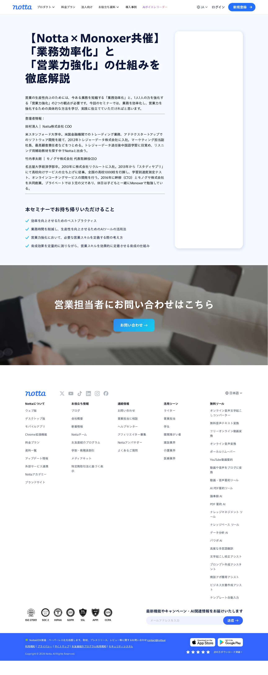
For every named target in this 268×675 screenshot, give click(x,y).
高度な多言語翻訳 (221, 548)
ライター (169, 410)
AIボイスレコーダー (155, 7)
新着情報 (77, 426)
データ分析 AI (219, 532)
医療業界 (169, 458)
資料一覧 (31, 450)
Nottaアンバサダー (130, 442)
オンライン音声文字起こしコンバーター (226, 413)
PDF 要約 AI (217, 504)
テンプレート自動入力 (224, 597)
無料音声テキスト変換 (224, 423)
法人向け (87, 7)
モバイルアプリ (35, 426)
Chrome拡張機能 (36, 434)
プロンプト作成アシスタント (226, 567)
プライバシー (44, 646)
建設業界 (169, 442)
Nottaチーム (79, 434)
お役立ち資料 (106, 7)
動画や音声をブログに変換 (226, 470)
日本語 (234, 393)
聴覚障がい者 (172, 434)
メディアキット (81, 458)
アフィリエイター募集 (132, 434)
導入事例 (131, 7)
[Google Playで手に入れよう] (230, 642)
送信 (230, 620)
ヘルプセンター (128, 426)
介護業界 (169, 450)
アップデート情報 (36, 458)
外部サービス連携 (36, 466)
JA (202, 7)
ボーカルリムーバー (222, 451)
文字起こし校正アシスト (226, 556)
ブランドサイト (35, 482)
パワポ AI (216, 540)
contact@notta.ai (156, 640)
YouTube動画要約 (221, 459)
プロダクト (44, 7)
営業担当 (169, 418)
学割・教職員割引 (82, 450)
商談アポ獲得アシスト (224, 577)
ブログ (75, 410)
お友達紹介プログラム (85, 442)
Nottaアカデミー (35, 474)
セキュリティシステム (121, 646)
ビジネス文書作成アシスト (226, 587)
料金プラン (68, 7)
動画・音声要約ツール (224, 480)
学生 (167, 426)
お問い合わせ (126, 410)
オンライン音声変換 (223, 443)
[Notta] (22, 7)
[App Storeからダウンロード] (202, 642)
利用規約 (30, 646)
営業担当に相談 (128, 418)
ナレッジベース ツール (224, 524)
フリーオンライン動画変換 (226, 433)
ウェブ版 (31, 410)
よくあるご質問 (128, 450)
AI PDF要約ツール (221, 488)
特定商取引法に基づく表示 (87, 468)
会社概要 (77, 418)
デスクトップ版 (35, 418)
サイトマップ (62, 646)
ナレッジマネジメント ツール (226, 514)
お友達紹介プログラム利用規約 (89, 646)
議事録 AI (216, 496)
